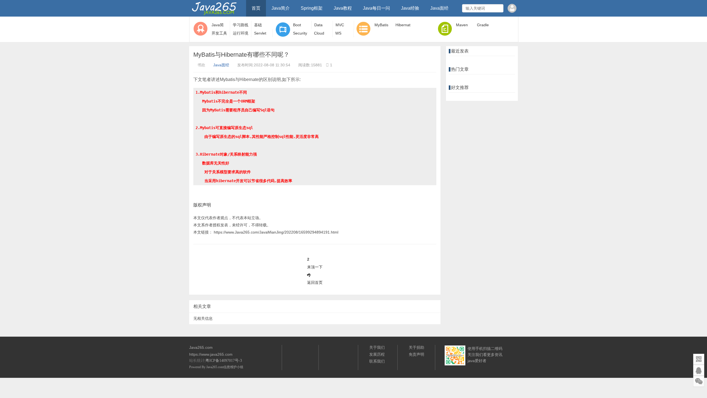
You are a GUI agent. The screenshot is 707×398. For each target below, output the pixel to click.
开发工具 (219, 33)
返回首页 (315, 282)
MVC (340, 25)
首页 (256, 8)
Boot (297, 25)
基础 (258, 25)
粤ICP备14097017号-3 (223, 360)
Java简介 (280, 8)
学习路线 (240, 25)
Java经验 (410, 8)
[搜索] (498, 8)
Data (318, 25)
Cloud (319, 33)
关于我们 (377, 347)
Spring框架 (312, 8)
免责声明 (416, 354)
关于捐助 (416, 347)
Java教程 (343, 8)
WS (338, 33)
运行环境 (240, 33)
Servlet (260, 33)
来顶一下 (315, 267)
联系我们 (377, 361)
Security (300, 33)
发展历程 (377, 354)
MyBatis (381, 25)
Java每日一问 (376, 8)
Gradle (483, 25)
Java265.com (214, 367)
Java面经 (439, 8)
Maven (462, 25)
